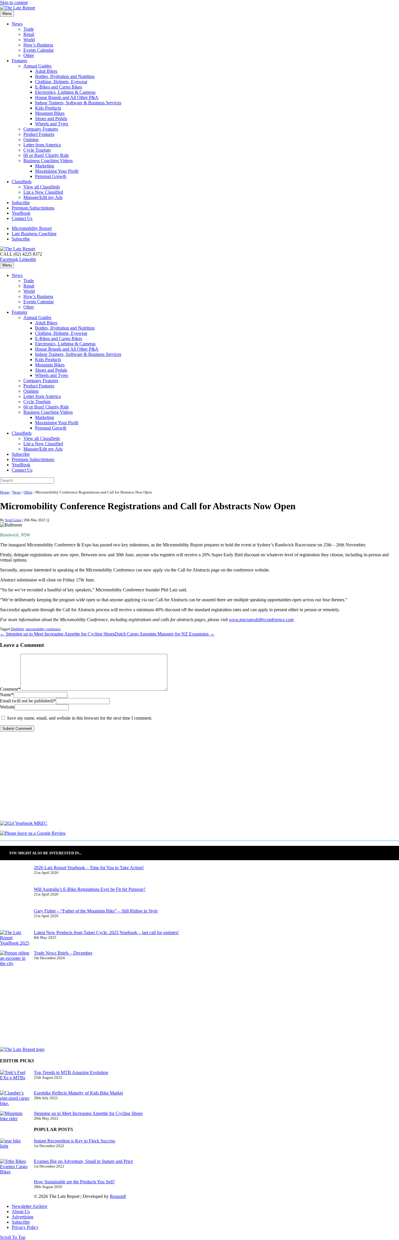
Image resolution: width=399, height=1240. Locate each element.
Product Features (38, 134)
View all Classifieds (41, 186)
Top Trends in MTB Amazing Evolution (71, 1072)
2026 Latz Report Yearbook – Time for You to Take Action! (89, 867)
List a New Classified (43, 192)
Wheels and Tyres (51, 123)
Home (4, 492)
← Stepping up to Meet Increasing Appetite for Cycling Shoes (57, 633)
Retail (28, 34)
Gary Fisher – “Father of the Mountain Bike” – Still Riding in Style (96, 910)
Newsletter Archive (29, 1206)
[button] (12, 1237)
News (17, 23)
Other (28, 55)
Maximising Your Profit (56, 171)
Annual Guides (37, 65)
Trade (28, 29)
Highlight (17, 629)
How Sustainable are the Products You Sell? (74, 1181)
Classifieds (22, 181)
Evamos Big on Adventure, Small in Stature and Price (83, 1161)
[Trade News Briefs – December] (14, 960)
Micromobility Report (32, 228)
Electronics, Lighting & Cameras (65, 92)
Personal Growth (50, 176)
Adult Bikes (46, 71)
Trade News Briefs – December (63, 952)
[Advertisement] (175, 780)
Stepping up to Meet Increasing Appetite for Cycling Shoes (88, 1113)
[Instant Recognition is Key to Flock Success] (14, 1148)
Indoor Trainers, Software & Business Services (78, 102)
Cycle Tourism (37, 150)
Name (6, 694)
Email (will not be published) (28, 700)
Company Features (40, 129)
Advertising (22, 1216)
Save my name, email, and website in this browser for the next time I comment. (79, 718)
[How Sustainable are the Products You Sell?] (14, 1190)
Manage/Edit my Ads (43, 197)
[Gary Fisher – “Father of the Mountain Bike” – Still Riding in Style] (14, 919)
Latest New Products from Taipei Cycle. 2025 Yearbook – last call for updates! (106, 932)
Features (19, 60)
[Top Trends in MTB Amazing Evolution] (14, 1080)
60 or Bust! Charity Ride (46, 155)
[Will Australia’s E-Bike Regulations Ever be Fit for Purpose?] (14, 897)
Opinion (31, 139)
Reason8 (118, 1196)
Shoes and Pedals (51, 118)
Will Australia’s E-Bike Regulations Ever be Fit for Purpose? (89, 889)
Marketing (44, 165)
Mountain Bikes (50, 113)
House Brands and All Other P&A (66, 97)
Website (7, 706)
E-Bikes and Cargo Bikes (58, 86)
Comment (10, 689)
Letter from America (42, 144)
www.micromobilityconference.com (261, 619)
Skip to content (14, 2)
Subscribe (21, 202)
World (29, 39)
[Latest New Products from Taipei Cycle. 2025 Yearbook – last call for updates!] (14, 940)
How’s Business (38, 44)
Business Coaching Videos (48, 160)
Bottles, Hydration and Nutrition (65, 76)
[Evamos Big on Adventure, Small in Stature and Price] (14, 1169)
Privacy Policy (25, 1227)
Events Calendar (38, 50)
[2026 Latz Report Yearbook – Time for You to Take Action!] (14, 876)
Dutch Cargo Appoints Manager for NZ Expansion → (164, 633)
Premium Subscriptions (33, 207)
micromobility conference (43, 629)
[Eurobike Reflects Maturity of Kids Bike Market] (14, 1100)
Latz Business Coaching (34, 233)
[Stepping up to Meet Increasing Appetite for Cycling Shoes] (14, 1121)
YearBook (21, 213)
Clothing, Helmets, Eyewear (61, 81)
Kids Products (48, 107)
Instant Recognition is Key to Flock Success (74, 1140)
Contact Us (22, 218)
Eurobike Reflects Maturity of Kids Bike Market (78, 1092)
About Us (21, 1211)
